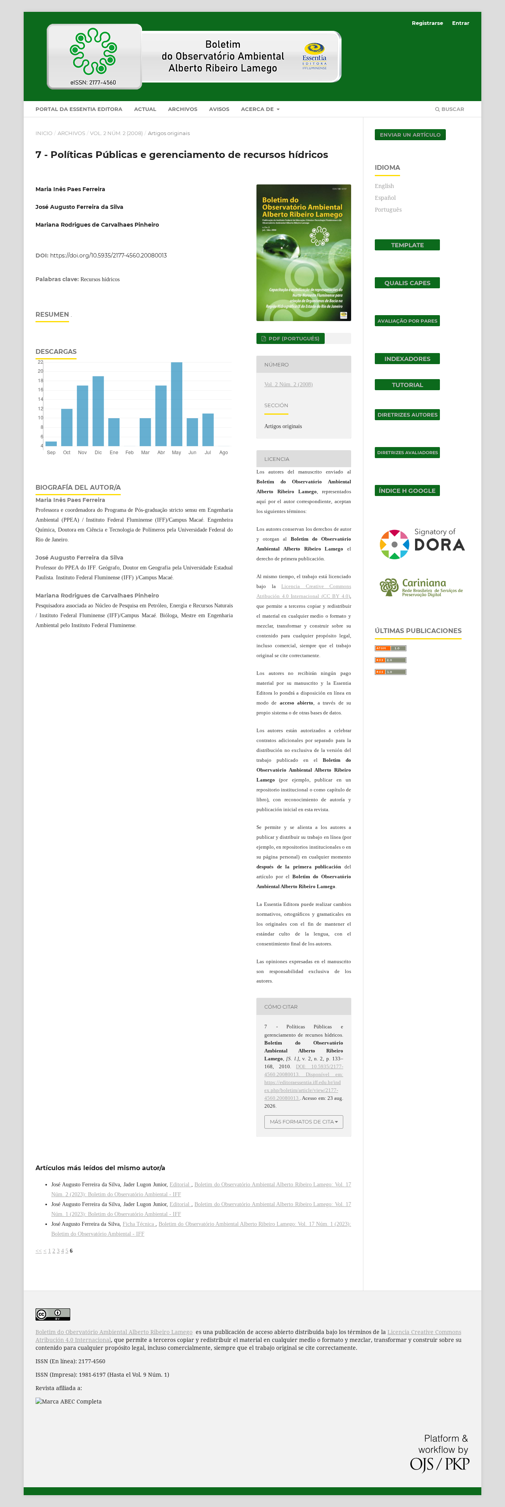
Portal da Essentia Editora (79, 109)
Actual (145, 109)
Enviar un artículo (410, 135)
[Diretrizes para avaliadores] (407, 456)
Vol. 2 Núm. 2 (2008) (116, 133)
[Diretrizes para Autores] (407, 418)
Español (385, 197)
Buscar (452, 109)
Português (388, 209)
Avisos (219, 109)
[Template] (407, 248)
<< (39, 1251)
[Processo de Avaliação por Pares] (407, 324)
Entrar (460, 23)
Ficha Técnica (139, 1224)
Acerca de (258, 109)
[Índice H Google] (407, 494)
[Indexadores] (407, 362)
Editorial (180, 1185)
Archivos (182, 109)
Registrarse (427, 23)
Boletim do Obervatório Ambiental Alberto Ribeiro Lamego (114, 1332)
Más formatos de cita (302, 1121)
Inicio (44, 133)
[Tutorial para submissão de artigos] (407, 388)
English (384, 186)
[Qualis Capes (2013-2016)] (407, 286)
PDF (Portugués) (293, 338)
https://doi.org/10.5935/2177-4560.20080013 (108, 255)
